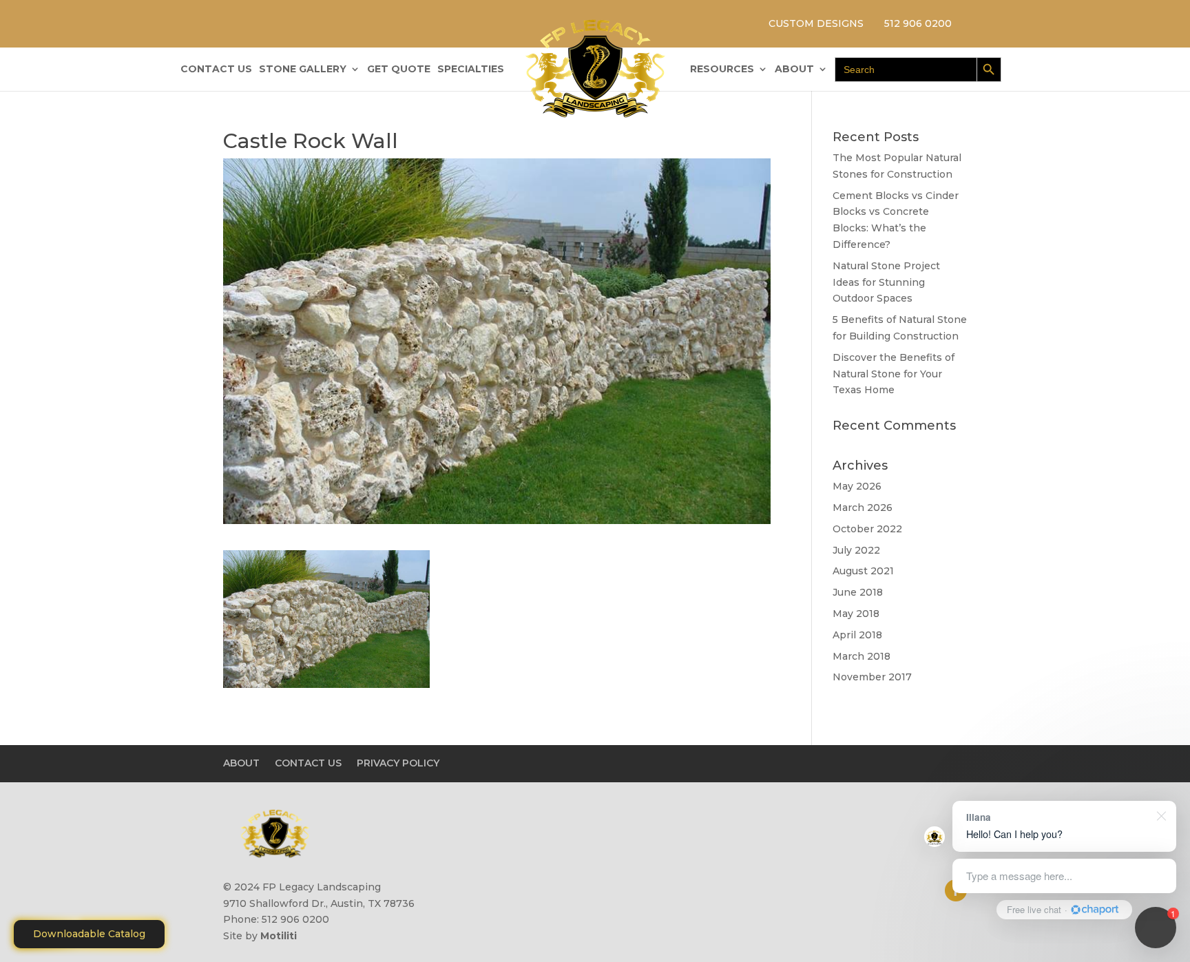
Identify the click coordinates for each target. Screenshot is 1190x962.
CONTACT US (216, 69)
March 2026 (862, 507)
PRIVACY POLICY (398, 763)
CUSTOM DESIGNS (816, 23)
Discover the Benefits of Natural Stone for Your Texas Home (893, 374)
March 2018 (861, 656)
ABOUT (794, 69)
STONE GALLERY (302, 69)
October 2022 (867, 529)
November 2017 (872, 677)
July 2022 (856, 550)
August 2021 (863, 571)
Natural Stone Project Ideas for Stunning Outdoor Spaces (886, 282)
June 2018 (858, 592)
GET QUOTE (398, 69)
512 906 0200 (918, 23)
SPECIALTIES (470, 69)
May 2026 (857, 486)
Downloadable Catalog (89, 934)
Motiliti (278, 936)
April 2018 (857, 635)
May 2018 (856, 613)
